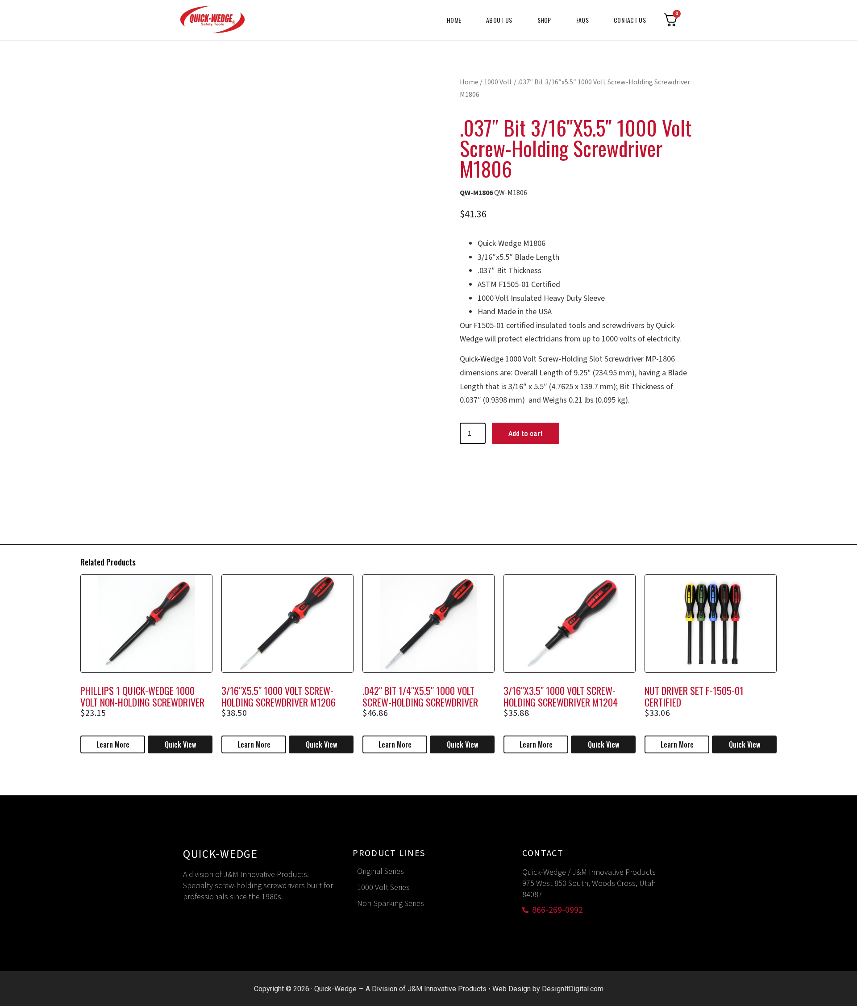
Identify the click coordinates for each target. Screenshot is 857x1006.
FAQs (582, 20)
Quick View (180, 744)
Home (454, 20)
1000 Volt (498, 82)
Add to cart (525, 433)
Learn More (112, 744)
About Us (499, 20)
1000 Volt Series (383, 887)
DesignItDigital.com (572, 989)
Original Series (380, 871)
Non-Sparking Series (390, 903)
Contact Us (630, 20)
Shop (544, 20)
